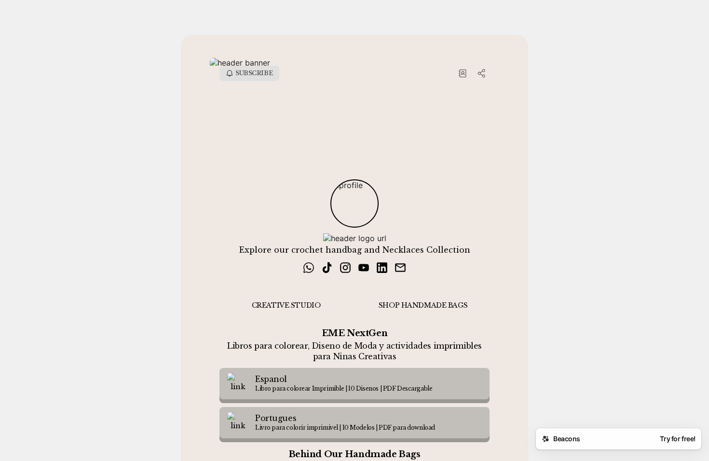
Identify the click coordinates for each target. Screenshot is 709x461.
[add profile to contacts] (462, 73)
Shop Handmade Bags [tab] (423, 305)
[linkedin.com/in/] (382, 268)
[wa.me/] (309, 268)
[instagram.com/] (345, 268)
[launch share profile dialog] (482, 73)
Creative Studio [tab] (286, 305)
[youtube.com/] (363, 268)
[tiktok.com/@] (327, 268)
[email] (400, 268)
